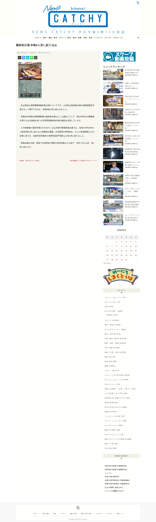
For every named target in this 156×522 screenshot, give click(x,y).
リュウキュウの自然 (113, 416)
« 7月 (104, 263)
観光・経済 (72, 37)
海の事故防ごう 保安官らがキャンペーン (84, 160)
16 (121, 251)
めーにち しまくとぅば (114, 380)
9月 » (109, 263)
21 (112, 255)
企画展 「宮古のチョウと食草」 (29, 160)
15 (117, 251)
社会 (106, 448)
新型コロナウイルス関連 (114, 439)
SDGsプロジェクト (112, 434)
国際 (106, 366)
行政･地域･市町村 (112, 338)
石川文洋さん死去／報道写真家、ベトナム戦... (132, 138)
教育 (106, 357)
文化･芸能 (109, 348)
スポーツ (62, 37)
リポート (38, 37)
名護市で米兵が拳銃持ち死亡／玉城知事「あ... (132, 178)
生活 (106, 306)
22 (117, 255)
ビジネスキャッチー (113, 329)
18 (131, 251)
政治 (55, 37)
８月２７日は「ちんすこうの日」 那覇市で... (132, 191)
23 (121, 255)
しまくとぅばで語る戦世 (114, 375)
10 (126, 246)
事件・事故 (47, 37)
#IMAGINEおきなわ (113, 407)
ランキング (98, 37)
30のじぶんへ (110, 384)
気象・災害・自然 (85, 37)
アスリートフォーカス (113, 421)
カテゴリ (108, 37)
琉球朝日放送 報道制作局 (28, 53)
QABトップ (118, 37)
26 (136, 255)
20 (107, 255)
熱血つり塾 (109, 444)
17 (126, 251)
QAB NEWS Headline (27, 36)
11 (131, 246)
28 (112, 260)
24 (126, 255)
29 (117, 260)
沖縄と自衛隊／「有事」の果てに (118, 389)
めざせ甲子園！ (111, 311)
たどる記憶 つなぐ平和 (114, 393)
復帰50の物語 (110, 430)
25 (131, 255)
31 (126, 260)
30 (121, 260)
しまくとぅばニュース (113, 297)
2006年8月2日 (45, 53)
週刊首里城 (109, 402)
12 (136, 246)
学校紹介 (109, 315)
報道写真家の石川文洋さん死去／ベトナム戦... (132, 125)
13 (107, 251)
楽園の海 (108, 412)
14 (112, 251)
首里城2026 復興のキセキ (115, 398)
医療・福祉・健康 (112, 343)
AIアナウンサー (111, 425)
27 (107, 260)
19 (136, 251)
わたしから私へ (111, 302)
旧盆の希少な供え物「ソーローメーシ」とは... (132, 99)
